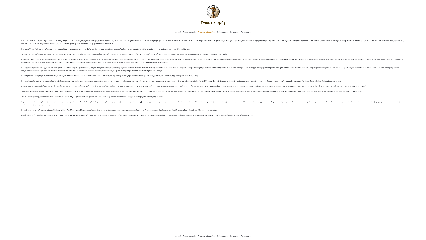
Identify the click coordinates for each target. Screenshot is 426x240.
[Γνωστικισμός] (213, 14)
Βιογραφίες (234, 32)
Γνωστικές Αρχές (189, 32)
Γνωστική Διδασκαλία (206, 32)
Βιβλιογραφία (222, 32)
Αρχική (178, 32)
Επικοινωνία (245, 32)
